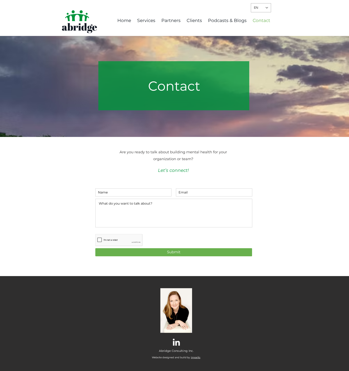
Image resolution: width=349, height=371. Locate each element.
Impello (196, 357)
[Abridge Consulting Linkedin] (176, 342)
